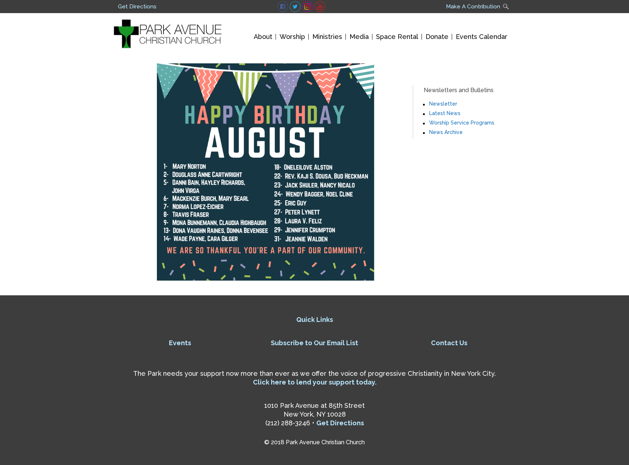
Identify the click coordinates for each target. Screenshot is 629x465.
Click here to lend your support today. (314, 382)
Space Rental (397, 36)
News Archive (446, 132)
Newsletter (443, 104)
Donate (437, 36)
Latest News (444, 113)
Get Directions (137, 6)
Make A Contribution (473, 6)
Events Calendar (481, 36)
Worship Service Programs (461, 123)
